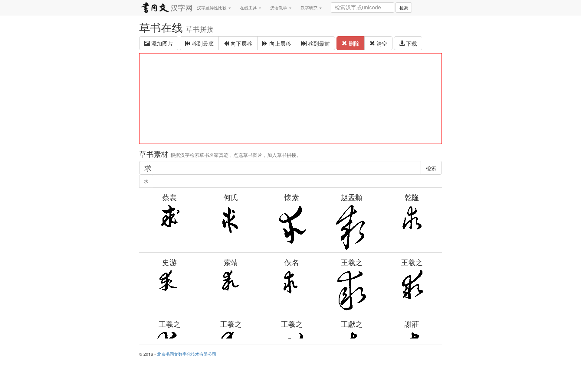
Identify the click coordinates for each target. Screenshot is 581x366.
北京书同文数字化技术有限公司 (186, 354)
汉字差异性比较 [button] (212, 8)
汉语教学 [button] (279, 8)
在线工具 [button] (249, 8)
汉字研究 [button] (309, 8)
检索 (403, 8)
